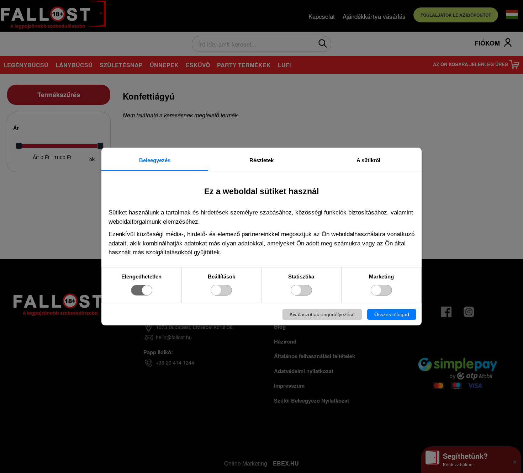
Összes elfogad (391, 314)
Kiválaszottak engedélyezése (322, 314)
